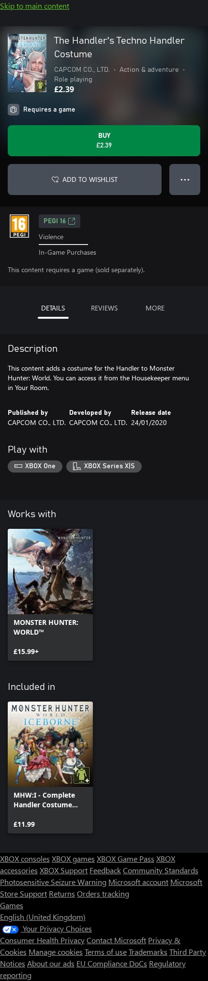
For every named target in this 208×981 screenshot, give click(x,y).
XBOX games (73, 858)
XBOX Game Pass (125, 858)
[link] (50, 595)
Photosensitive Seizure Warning (53, 882)
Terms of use (106, 952)
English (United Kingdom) (43, 917)
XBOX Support (64, 870)
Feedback (105, 870)
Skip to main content (34, 5)
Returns (62, 893)
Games (11, 905)
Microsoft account (138, 882)
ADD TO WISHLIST (90, 179)
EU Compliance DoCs (111, 963)
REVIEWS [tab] (104, 307)
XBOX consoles (25, 858)
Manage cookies (56, 952)
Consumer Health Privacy (42, 940)
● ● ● (185, 179)
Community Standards (160, 870)
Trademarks (148, 952)
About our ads (50, 963)
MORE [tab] (155, 307)
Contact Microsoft (116, 940)
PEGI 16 (55, 221)
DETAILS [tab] (53, 307)
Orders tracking (103, 893)
